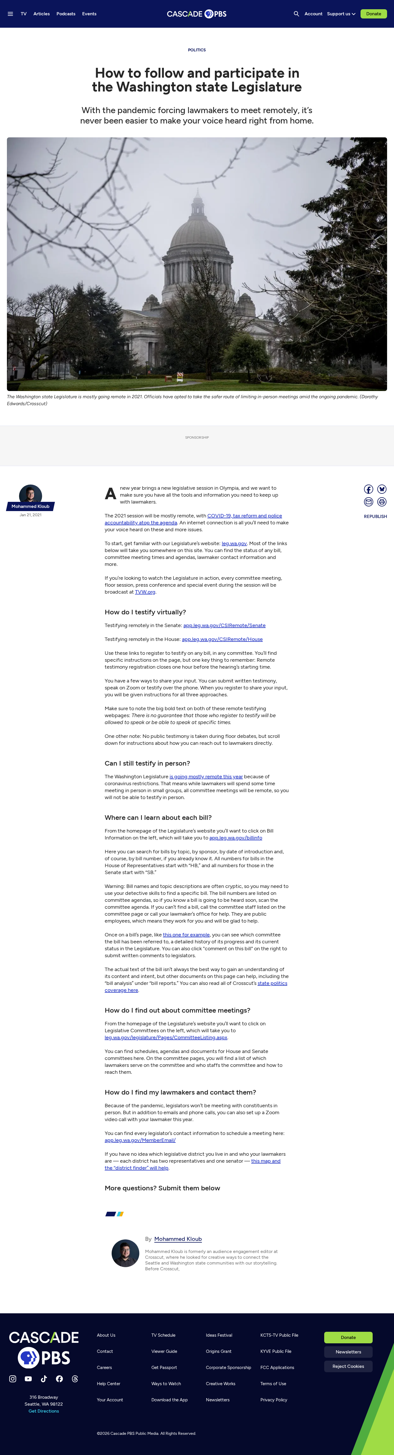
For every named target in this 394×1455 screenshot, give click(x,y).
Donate (373, 13)
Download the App (169, 1399)
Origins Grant (219, 1351)
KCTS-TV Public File (279, 1335)
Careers (104, 1367)
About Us (106, 1335)
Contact (105, 1351)
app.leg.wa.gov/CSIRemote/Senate (224, 625)
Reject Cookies (348, 1366)
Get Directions (44, 1411)
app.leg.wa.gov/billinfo (235, 838)
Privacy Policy (273, 1399)
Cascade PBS (122, 1433)
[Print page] (382, 501)
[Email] (369, 501)
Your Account (110, 1399)
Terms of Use (273, 1383)
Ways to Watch (166, 1383)
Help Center (108, 1383)
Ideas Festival (219, 1335)
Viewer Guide (164, 1351)
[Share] (369, 489)
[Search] (296, 13)
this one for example (186, 935)
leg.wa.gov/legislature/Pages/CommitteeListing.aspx (166, 1037)
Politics (197, 50)
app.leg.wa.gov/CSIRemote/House (222, 639)
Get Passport (164, 1367)
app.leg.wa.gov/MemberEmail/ (140, 1140)
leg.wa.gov (234, 543)
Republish (375, 516)
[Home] (43, 1350)
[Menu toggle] (10, 13)
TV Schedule (163, 1335)
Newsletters (348, 1352)
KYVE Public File (275, 1351)
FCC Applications (277, 1367)
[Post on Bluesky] (382, 489)
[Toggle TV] (118, 35)
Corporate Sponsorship (228, 1367)
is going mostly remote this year (206, 776)
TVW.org (145, 592)
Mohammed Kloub (178, 1238)
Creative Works (220, 1383)
